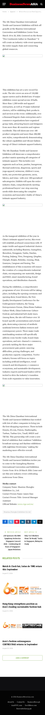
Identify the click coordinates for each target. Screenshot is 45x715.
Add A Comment (22, 658)
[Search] (41, 4)
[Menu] (4, 4)
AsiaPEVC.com (16, 705)
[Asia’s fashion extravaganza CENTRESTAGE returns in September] (22, 626)
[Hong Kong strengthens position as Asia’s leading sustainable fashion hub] (22, 589)
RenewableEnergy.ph (24, 708)
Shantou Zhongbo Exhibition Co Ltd (17, 512)
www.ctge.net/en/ (26, 504)
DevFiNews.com (31, 705)
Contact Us (21, 702)
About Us (11, 702)
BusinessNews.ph (34, 702)
